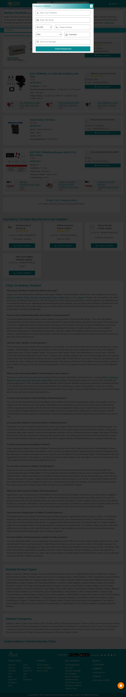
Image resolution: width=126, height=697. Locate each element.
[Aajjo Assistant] (121, 685)
